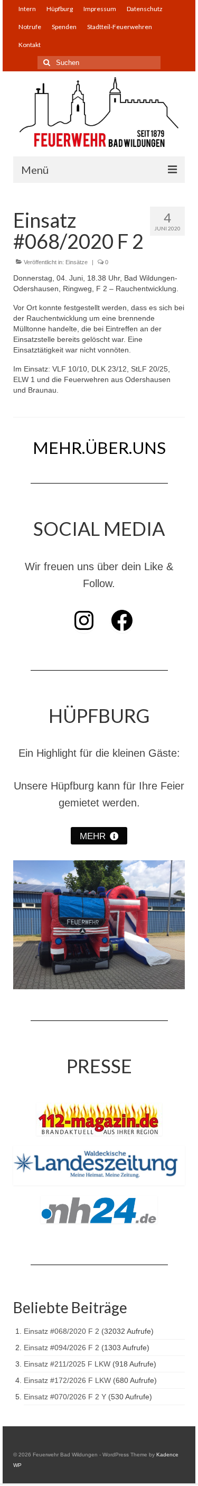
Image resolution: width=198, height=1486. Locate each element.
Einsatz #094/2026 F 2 (61, 1347)
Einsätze (76, 262)
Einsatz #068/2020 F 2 (61, 1331)
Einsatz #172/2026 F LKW (67, 1380)
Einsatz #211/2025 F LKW (67, 1364)
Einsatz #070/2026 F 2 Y (65, 1396)
